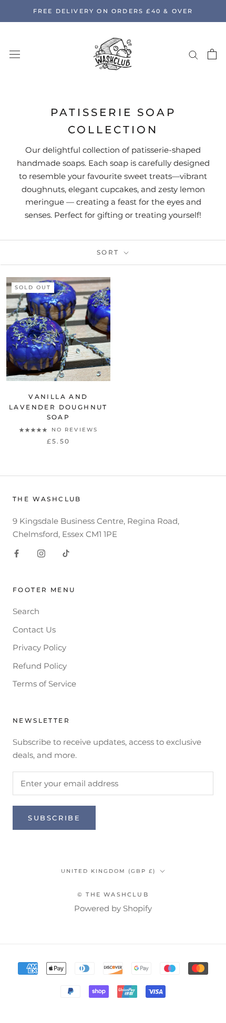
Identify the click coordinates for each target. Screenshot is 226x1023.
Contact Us (34, 630)
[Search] (193, 54)
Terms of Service (44, 684)
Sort (109, 252)
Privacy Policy (39, 647)
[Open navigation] (14, 54)
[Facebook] (16, 553)
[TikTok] (66, 553)
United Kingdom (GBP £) (108, 871)
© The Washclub (113, 894)
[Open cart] (212, 54)
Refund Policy (40, 666)
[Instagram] (41, 553)
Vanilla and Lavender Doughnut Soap (58, 407)
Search (26, 611)
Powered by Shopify (113, 908)
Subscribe (54, 818)
